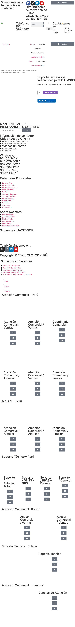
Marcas (32, 44)
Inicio (2, 70)
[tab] (39, 279)
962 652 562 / (10, 164)
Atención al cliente (37, 53)
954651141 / (8, 158)
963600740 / (9, 170)
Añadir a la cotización (46, 101)
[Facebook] (28, 3)
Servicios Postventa (37, 65)
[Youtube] (42, 3)
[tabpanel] (37, 399)
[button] (49, 28)
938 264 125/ (9, 167)
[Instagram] (32, 3)
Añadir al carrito (50, 92)
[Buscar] (43, 24)
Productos (6, 44)
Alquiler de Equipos (37, 57)
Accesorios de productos (13, 70)
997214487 (8, 173)
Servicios (42, 44)
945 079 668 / (10, 161)
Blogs (30, 61)
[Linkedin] (37, 3)
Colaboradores (41, 61)
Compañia (37, 49)
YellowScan (26, 70)
